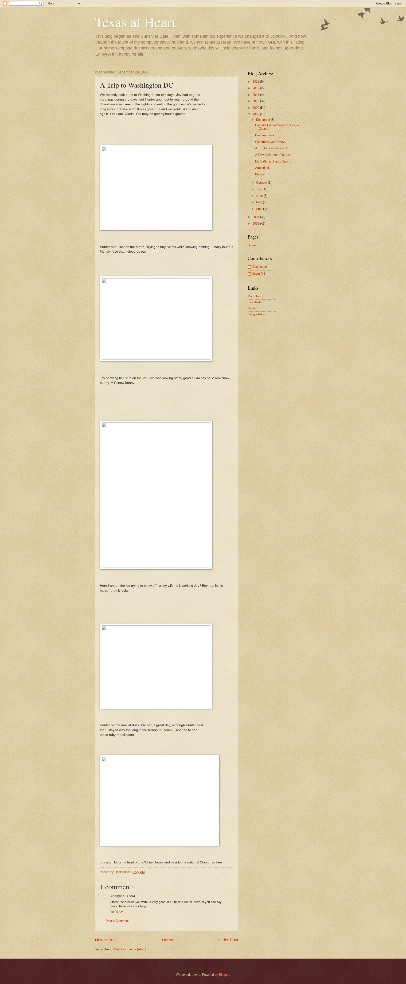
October (262, 182)
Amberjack (262, 168)
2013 (256, 81)
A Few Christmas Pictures (273, 155)
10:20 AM (116, 912)
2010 (256, 101)
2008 (256, 114)
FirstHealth (255, 302)
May (259, 202)
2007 (256, 217)
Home (167, 940)
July (259, 189)
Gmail (252, 308)
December (263, 119)
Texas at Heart (135, 21)
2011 (256, 95)
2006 (256, 223)
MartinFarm (255, 296)
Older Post (228, 940)
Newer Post (106, 940)
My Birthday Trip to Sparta (273, 161)
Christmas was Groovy (270, 142)
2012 (256, 88)
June (260, 196)
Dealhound (259, 266)
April (259, 209)
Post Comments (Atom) (130, 949)
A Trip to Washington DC (272, 148)
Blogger (224, 974)
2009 (256, 107)
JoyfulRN (258, 273)
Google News (257, 314)
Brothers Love (264, 135)
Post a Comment (117, 921)
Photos (260, 174)
